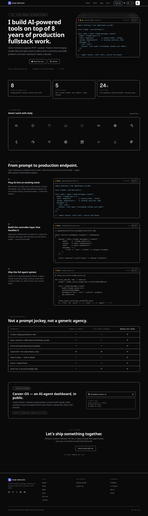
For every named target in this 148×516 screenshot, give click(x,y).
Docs (44, 493)
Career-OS (80, 486)
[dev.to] (21, 492)
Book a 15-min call (17, 61)
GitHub (54, 61)
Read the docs (39, 61)
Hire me (118, 3)
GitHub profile (81, 483)
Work (44, 486)
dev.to (112, 490)
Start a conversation (62, 448)
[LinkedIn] (9, 492)
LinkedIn (113, 483)
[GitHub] (124, 3)
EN (128, 3)
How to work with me (85, 448)
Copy (135, 20)
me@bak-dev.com (78, 454)
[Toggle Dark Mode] (138, 3)
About (44, 483)
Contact (45, 500)
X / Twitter (114, 486)
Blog (43, 490)
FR (131, 3)
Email (112, 493)
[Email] (24, 492)
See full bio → (135, 114)
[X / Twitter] (17, 492)
